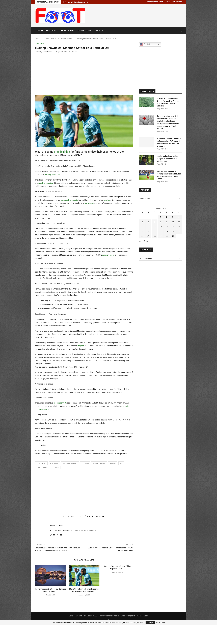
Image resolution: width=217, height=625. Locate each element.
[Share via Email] (103, 516)
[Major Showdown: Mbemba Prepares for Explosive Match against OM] (84, 575)
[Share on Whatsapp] (100, 516)
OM (121, 463)
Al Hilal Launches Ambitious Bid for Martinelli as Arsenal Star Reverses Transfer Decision (168, 102)
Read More (160, 622)
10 (173, 222)
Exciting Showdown (70, 463)
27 (148, 236)
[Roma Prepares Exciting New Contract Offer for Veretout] (50, 575)
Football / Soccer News (46, 30)
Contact (98, 30)
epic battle (54, 463)
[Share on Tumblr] (94, 516)
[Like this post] (82, 516)
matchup (106, 200)
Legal (168, 2)
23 (167, 231)
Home (37, 39)
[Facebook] (174, 30)
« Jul (141, 241)
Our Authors (177, 2)
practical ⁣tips (62, 151)
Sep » (146, 241)
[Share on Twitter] (87, 516)
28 (155, 236)
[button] (63, 2)
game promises (108, 255)
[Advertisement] (136, 15)
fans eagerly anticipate (69, 200)
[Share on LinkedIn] (92, 516)
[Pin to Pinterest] (90, 516)
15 (161, 227)
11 (179, 222)
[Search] (180, 30)
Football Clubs (84, 30)
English (146, 44)
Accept (150, 622)
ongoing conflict (59, 403)
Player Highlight (43, 467)
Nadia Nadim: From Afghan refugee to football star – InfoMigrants (167, 158)
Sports (56, 467)
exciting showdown (52, 175)
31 (173, 236)
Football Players (67, 30)
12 (142, 227)
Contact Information (155, 2)
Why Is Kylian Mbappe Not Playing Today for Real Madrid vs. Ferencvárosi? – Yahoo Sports (169, 175)
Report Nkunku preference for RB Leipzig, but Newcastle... (87, 2)
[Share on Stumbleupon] (97, 516)
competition (41, 463)
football (85, 463)
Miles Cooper (56, 526)
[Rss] (177, 30)
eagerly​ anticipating (45, 183)
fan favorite (89, 203)
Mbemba (113, 463)
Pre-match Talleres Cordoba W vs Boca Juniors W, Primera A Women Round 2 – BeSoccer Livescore (169, 142)
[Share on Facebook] (85, 516)
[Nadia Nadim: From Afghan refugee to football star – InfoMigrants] (146, 160)
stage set (81, 346)
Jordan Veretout (66, 39)
